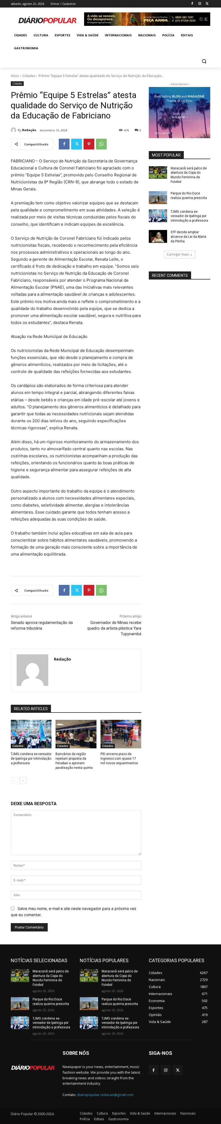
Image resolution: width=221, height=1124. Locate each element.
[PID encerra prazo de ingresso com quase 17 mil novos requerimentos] (121, 734)
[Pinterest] (89, 144)
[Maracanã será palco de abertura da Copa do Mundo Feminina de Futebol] (158, 172)
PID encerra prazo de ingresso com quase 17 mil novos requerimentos (119, 758)
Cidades (28, 76)
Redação (29, 130)
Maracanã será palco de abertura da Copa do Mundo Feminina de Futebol (51, 978)
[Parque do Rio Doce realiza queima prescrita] (158, 197)
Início (15, 76)
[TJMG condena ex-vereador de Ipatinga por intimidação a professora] (31, 734)
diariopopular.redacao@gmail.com (105, 1094)
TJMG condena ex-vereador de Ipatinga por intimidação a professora (31, 758)
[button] (204, 61)
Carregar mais (178, 254)
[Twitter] (207, 4)
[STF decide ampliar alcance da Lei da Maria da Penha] (158, 236)
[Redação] (14, 130)
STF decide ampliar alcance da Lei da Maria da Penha (188, 236)
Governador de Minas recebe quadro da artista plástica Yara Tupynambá (114, 628)
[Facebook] (192, 4)
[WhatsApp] (101, 144)
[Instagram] (199, 4)
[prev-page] (14, 780)
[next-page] (22, 780)
